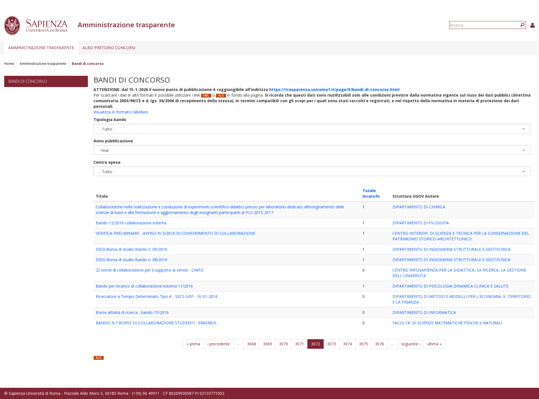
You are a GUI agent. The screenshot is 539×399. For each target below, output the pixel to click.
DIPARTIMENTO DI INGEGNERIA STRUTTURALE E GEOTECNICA (451, 249)
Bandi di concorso (27, 81)
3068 (251, 343)
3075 (363, 343)
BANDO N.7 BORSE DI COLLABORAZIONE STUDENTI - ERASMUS (156, 322)
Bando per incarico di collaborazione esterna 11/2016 (144, 286)
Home (9, 63)
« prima (193, 343)
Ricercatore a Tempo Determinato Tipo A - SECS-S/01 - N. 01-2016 (157, 296)
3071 (299, 343)
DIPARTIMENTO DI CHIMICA (418, 206)
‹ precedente (218, 343)
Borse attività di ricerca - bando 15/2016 (132, 312)
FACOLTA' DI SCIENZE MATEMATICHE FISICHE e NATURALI (447, 322)
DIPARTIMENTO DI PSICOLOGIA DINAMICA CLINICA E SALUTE (450, 286)
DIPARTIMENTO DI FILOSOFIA (420, 222)
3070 (283, 343)
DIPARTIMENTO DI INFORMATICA (424, 312)
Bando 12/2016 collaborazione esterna (131, 222)
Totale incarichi (371, 193)
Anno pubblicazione (113, 140)
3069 (267, 343)
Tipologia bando (109, 119)
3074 (347, 343)
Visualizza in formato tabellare (120, 112)
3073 (331, 343)
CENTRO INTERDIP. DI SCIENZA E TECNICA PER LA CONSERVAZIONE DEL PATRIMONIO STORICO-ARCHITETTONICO (460, 236)
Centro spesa (106, 162)
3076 (379, 343)
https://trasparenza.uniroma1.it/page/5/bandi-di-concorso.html (334, 89)
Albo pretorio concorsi (109, 47)
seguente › (410, 343)
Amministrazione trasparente (41, 47)
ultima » (434, 343)
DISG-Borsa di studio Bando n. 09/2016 (131, 249)
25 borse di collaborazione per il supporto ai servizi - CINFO (150, 270)
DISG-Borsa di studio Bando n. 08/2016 (131, 259)
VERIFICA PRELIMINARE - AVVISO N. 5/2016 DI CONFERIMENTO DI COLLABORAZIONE (175, 233)
